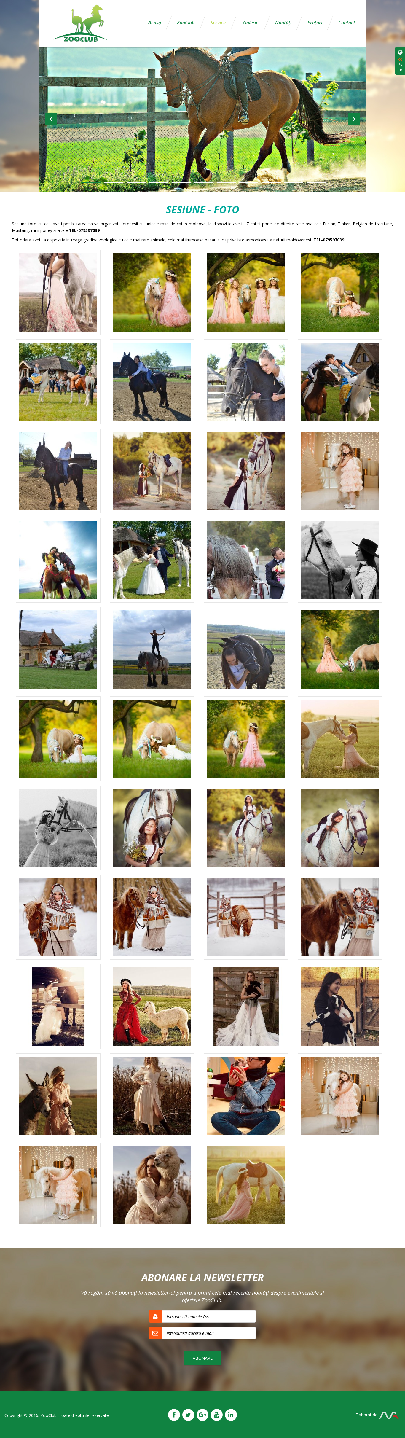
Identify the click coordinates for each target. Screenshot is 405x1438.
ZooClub (185, 22)
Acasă (154, 22)
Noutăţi (283, 22)
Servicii (218, 22)
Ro (400, 59)
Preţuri (314, 22)
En (400, 70)
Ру (400, 64)
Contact (346, 22)
